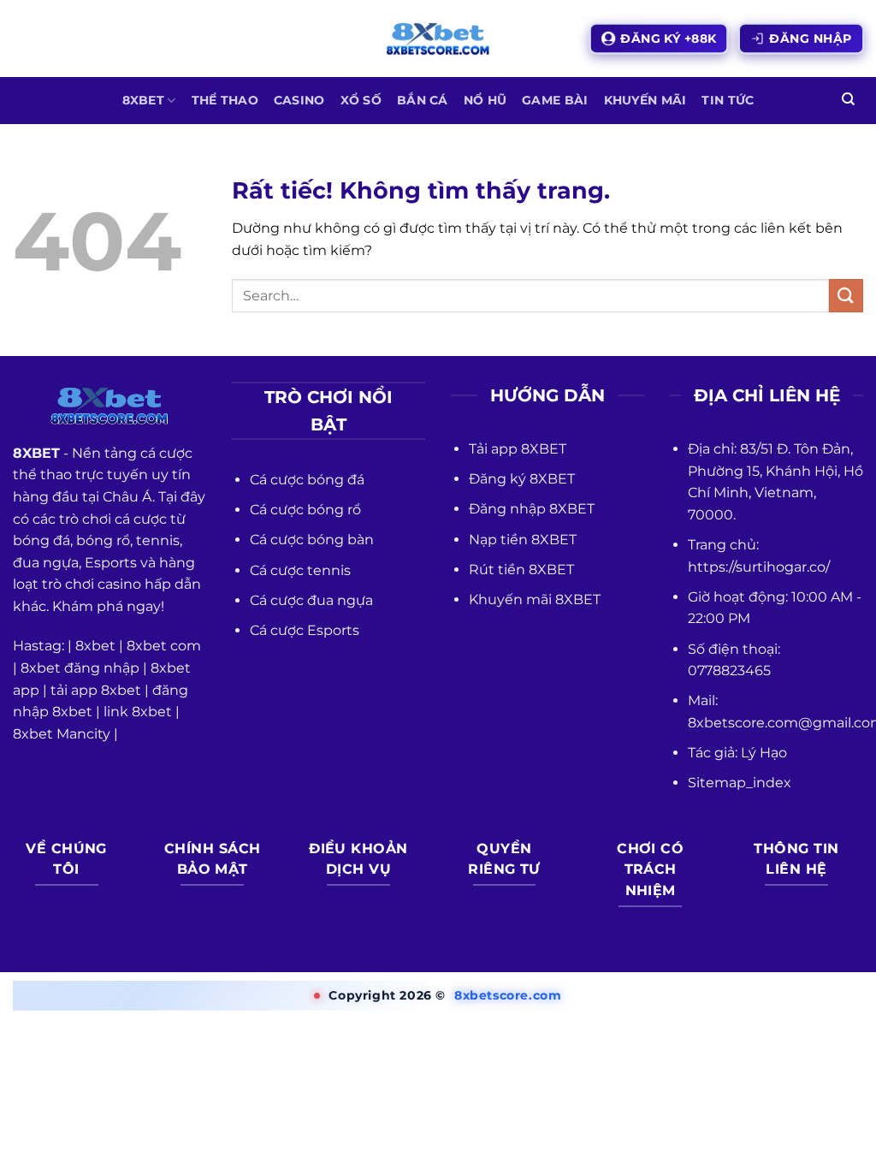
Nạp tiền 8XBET (523, 539)
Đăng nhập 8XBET (532, 509)
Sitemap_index (739, 782)
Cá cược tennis (300, 570)
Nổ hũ (485, 100)
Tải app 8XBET (517, 449)
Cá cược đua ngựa (311, 600)
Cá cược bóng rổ (305, 509)
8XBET (143, 100)
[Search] (847, 100)
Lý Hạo (764, 753)
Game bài (555, 100)
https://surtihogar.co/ (759, 567)
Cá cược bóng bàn (312, 539)
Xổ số (361, 100)
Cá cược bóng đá (307, 480)
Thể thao (225, 100)
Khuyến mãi (645, 100)
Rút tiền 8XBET (521, 569)
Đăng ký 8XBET (522, 479)
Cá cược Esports (304, 630)
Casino (299, 100)
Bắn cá (422, 100)
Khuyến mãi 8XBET (535, 599)
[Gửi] (846, 295)
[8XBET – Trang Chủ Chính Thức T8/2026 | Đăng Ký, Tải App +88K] (438, 39)
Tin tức (727, 100)
